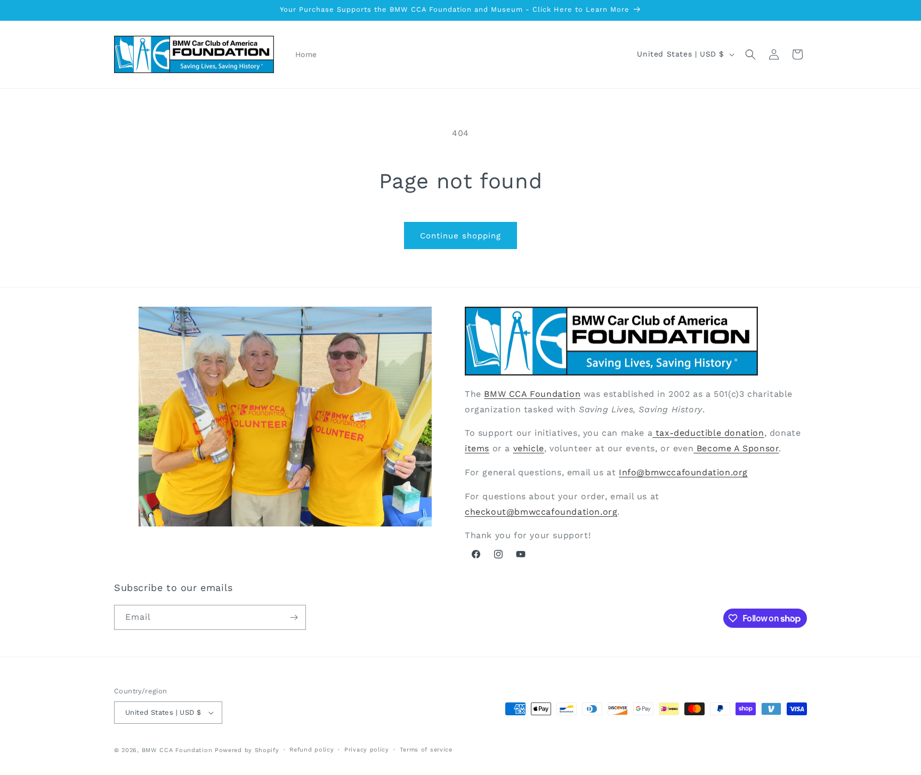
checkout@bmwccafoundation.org (541, 511)
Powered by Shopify (247, 750)
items (477, 448)
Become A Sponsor (736, 448)
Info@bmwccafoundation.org (683, 472)
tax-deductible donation (708, 433)
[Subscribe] (293, 617)
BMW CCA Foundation (532, 393)
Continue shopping (460, 236)
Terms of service (426, 749)
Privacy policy (366, 749)
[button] (750, 54)
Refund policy (311, 749)
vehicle (528, 448)
